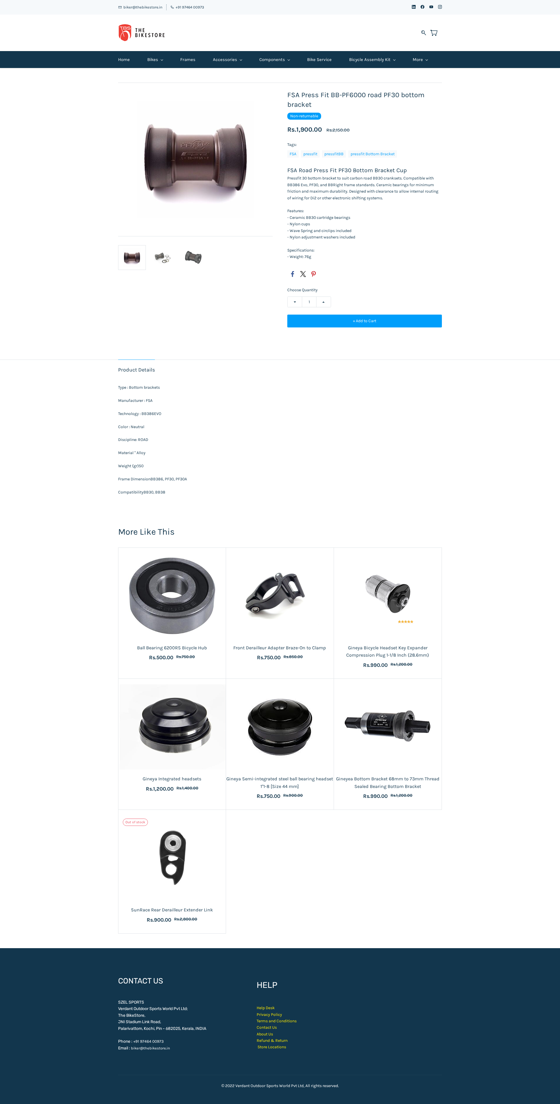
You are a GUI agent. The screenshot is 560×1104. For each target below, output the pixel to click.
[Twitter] (303, 274)
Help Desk (266, 1007)
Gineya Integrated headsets (172, 779)
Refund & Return (272, 1040)
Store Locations (272, 1046)
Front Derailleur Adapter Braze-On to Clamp (279, 647)
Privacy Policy (269, 1014)
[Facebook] (292, 274)
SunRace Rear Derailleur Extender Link (172, 910)
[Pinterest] (313, 274)
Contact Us (267, 1027)
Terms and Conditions (277, 1020)
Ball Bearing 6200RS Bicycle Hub (172, 647)
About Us (265, 1034)
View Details (280, 631)
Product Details (136, 370)
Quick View (172, 618)
